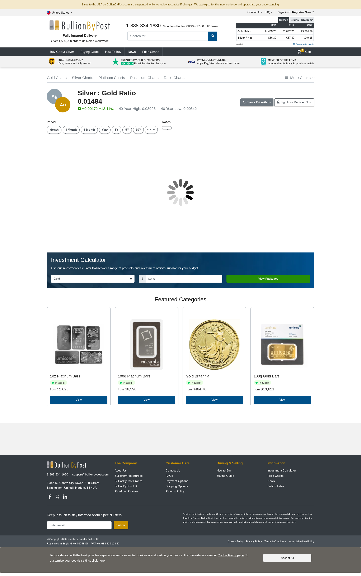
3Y (116, 129)
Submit (121, 525)
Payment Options (177, 481)
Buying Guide (89, 52)
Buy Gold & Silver (62, 52)
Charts (150, 52)
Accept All (287, 557)
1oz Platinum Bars (65, 376)
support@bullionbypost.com (90, 474)
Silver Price (245, 37)
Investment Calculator (281, 470)
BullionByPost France (128, 481)
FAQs (268, 12)
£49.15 (308, 37)
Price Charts (275, 475)
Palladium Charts (144, 78)
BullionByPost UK (126, 486)
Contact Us (173, 470)
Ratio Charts (174, 78)
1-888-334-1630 (57, 474)
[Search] (212, 36)
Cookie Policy (235, 541)
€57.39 (290, 37)
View (79, 399)
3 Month (71, 129)
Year (105, 129)
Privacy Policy (254, 541)
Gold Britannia (197, 376)
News (132, 52)
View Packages (268, 278)
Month (54, 129)
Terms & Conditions (275, 541)
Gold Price (244, 31)
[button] (299, 77)
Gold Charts (57, 78)
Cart (306, 51)
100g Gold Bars (267, 376)
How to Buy (224, 470)
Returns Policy (175, 491)
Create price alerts (304, 44)
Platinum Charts (111, 78)
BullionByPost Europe (129, 475)
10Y (138, 129)
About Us (121, 470)
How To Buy (113, 52)
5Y (127, 129)
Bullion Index (275, 486)
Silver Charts (82, 78)
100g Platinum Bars (134, 376)
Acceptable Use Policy (301, 541)
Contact (254, 12)
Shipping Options (177, 486)
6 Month (89, 129)
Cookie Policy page (231, 555)
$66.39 (272, 37)
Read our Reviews (127, 491)
